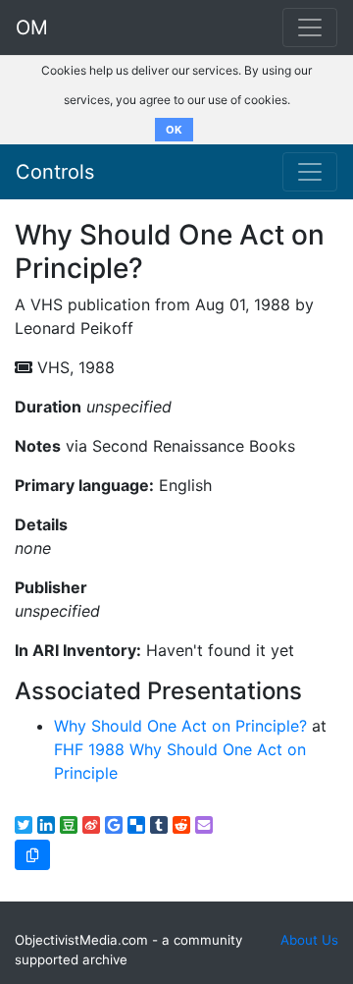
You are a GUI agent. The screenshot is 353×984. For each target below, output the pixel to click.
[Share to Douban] (68, 825)
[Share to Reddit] (181, 825)
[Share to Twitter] (23, 825)
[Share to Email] (204, 825)
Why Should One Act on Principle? (180, 726)
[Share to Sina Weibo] (91, 825)
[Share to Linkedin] (46, 825)
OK (174, 130)
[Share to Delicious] (136, 825)
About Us (309, 940)
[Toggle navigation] (309, 171)
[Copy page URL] (32, 855)
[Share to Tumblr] (159, 825)
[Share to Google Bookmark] (114, 825)
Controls (55, 172)
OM (32, 27)
